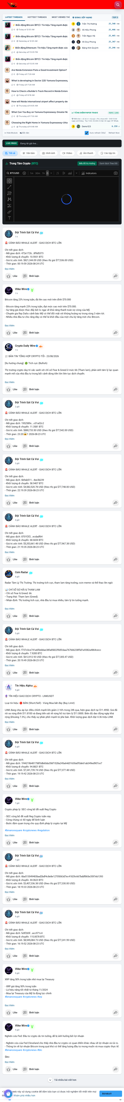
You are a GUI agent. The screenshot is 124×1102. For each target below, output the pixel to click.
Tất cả (11, 153)
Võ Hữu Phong (89, 30)
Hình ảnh (50, 153)
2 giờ (17, 407)
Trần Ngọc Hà (88, 36)
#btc (39, 1050)
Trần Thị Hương (89, 24)
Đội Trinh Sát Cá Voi (27, 232)
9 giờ (17, 916)
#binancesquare (13, 830)
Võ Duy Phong (89, 42)
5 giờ (17, 633)
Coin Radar (21, 572)
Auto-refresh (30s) (98, 133)
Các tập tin (109, 153)
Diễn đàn (25, 133)
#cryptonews (30, 830)
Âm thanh (88, 153)
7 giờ (17, 803)
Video (69, 153)
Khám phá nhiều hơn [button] (24, 1095)
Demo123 (86, 126)
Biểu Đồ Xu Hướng (87, 163)
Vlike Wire (21, 289)
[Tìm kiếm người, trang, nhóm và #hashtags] (118, 4)
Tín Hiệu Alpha (24, 685)
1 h (16, 237)
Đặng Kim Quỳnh (90, 48)
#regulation (43, 830)
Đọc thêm (9, 269)
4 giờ (17, 520)
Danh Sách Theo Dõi (108, 163)
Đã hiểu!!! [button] (107, 1093)
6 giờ (17, 747)
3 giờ (17, 463)
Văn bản (30, 153)
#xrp (39, 996)
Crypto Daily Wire (25, 345)
